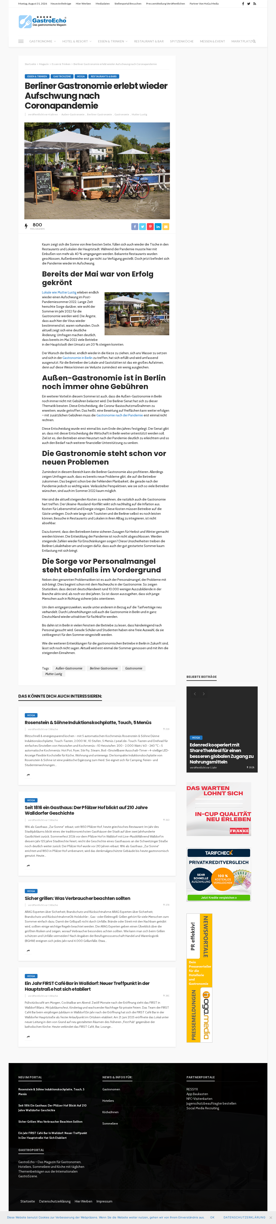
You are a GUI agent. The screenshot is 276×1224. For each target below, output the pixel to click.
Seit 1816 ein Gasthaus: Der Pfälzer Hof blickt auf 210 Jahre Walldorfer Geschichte (86, 810)
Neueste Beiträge (61, 3)
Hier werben (83, 3)
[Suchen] (254, 41)
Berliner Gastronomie (99, 114)
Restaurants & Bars (104, 76)
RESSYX (192, 1089)
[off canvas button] (21, 41)
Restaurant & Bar (149, 41)
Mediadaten (103, 3)
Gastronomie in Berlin (77, 358)
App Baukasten (197, 1094)
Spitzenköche (182, 41)
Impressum (104, 1201)
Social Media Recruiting (203, 1108)
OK (212, 1217)
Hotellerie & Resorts (207, 749)
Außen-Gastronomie (73, 114)
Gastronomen (111, 1089)
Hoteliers (108, 1100)
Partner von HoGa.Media (204, 3)
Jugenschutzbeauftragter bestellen (211, 1103)
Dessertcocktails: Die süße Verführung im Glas (218, 759)
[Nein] (270, 1217)
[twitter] (249, 3)
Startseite (27, 1201)
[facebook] (243, 3)
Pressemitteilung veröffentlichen (165, 3)
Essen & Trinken (111, 41)
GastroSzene (62, 76)
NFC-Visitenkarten (199, 1099)
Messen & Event (212, 41)
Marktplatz (242, 41)
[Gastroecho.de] (42, 21)
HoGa (81, 76)
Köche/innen (110, 1112)
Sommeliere (110, 1123)
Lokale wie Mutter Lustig (59, 292)
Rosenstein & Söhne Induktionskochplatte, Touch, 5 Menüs (88, 722)
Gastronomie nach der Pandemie (119, 415)
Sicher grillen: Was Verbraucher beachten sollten (77, 898)
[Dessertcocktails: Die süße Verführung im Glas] (222, 729)
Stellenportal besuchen (127, 3)
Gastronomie (40, 41)
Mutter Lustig (139, 114)
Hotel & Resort (75, 41)
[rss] (255, 3)
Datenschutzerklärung (55, 1201)
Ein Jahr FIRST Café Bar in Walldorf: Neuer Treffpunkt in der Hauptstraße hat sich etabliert (87, 986)
